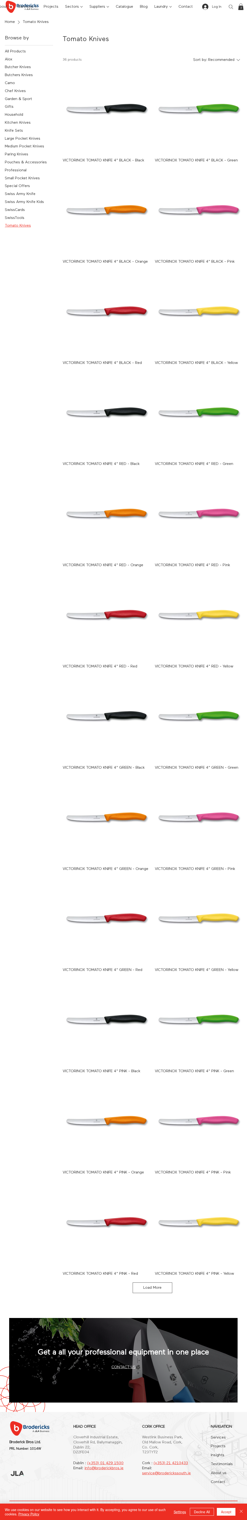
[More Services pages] (35, 7)
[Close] (241, 1511)
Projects (218, 1446)
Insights (217, 1455)
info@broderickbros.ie (104, 1468)
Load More (152, 1288)
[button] (241, 6)
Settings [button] (180, 1511)
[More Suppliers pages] (108, 7)
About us (218, 1473)
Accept (226, 1511)
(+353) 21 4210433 (171, 1463)
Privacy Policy (28, 1514)
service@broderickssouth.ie (166, 1473)
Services (218, 1438)
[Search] (231, 7)
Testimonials (222, 1464)
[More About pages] (10, 7)
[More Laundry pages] (170, 7)
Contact (218, 1482)
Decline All (202, 1511)
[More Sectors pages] (81, 7)
